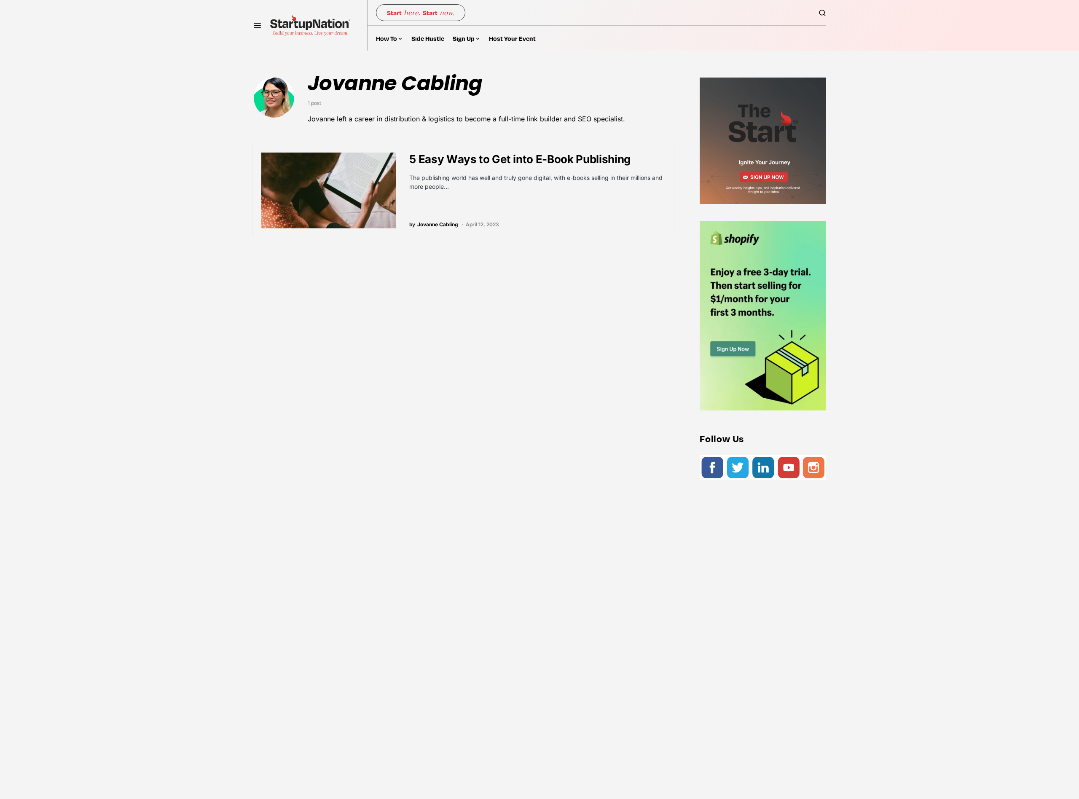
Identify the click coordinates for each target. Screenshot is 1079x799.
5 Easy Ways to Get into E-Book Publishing (520, 159)
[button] (257, 25)
